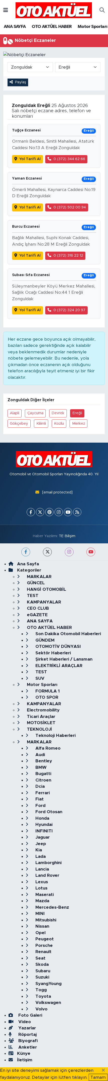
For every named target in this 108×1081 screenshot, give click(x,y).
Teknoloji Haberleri (55, 735)
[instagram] (69, 552)
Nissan (41, 926)
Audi (39, 755)
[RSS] (77, 512)
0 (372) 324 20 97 (69, 310)
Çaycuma (35, 413)
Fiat (39, 799)
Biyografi (27, 1041)
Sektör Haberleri (52, 653)
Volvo (40, 1009)
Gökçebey (19, 423)
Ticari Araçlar (40, 716)
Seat (39, 958)
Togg (40, 990)
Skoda (41, 964)
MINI (39, 913)
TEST (32, 595)
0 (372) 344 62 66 (69, 159)
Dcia (39, 786)
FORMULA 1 (47, 691)
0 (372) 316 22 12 (68, 255)
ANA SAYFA (15, 26)
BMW (40, 767)
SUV (39, 678)
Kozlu (59, 423)
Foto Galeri (29, 1015)
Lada (40, 856)
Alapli (14, 413)
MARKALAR (38, 577)
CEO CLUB (37, 608)
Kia (38, 850)
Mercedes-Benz (51, 907)
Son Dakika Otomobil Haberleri (67, 634)
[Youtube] (68, 512)
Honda (41, 818)
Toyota (42, 996)
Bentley (43, 761)
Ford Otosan (48, 812)
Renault (42, 952)
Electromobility (43, 710)
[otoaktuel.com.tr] (54, 10)
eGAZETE (37, 615)
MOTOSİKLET (41, 723)
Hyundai (43, 824)
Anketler (27, 1047)
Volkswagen (47, 1002)
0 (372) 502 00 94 (69, 207)
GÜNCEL (35, 583)
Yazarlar (26, 1028)
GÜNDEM (44, 640)
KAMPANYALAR (43, 602)
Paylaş (20, 82)
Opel (39, 933)
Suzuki (41, 977)
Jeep (40, 844)
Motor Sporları (92, 26)
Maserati (44, 894)
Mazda (41, 901)
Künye (23, 1053)
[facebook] (25, 552)
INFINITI (43, 831)
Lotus (40, 888)
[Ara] (102, 10)
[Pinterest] (49, 512)
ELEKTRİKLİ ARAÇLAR (58, 666)
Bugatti (42, 774)
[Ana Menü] (5, 10)
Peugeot (44, 939)
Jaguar (42, 837)
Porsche (43, 945)
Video (24, 1022)
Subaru (42, 971)
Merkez (78, 423)
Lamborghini (48, 863)
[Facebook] (31, 512)
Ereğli (77, 413)
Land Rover (46, 875)
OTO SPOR (46, 697)
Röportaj (27, 1034)
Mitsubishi (45, 920)
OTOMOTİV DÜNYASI (57, 646)
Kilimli (41, 423)
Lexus (41, 882)
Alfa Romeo (47, 748)
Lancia (41, 869)
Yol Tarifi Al (30, 159)
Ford (39, 805)
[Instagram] (59, 512)
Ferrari (42, 793)
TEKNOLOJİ (39, 729)
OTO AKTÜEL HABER (52, 26)
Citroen (42, 780)
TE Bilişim (67, 536)
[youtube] (90, 552)
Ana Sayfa (28, 564)
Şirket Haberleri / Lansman (63, 659)
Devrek (57, 413)
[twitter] (47, 552)
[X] (40, 512)
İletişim (24, 1060)
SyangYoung (48, 984)
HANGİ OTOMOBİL (46, 589)
